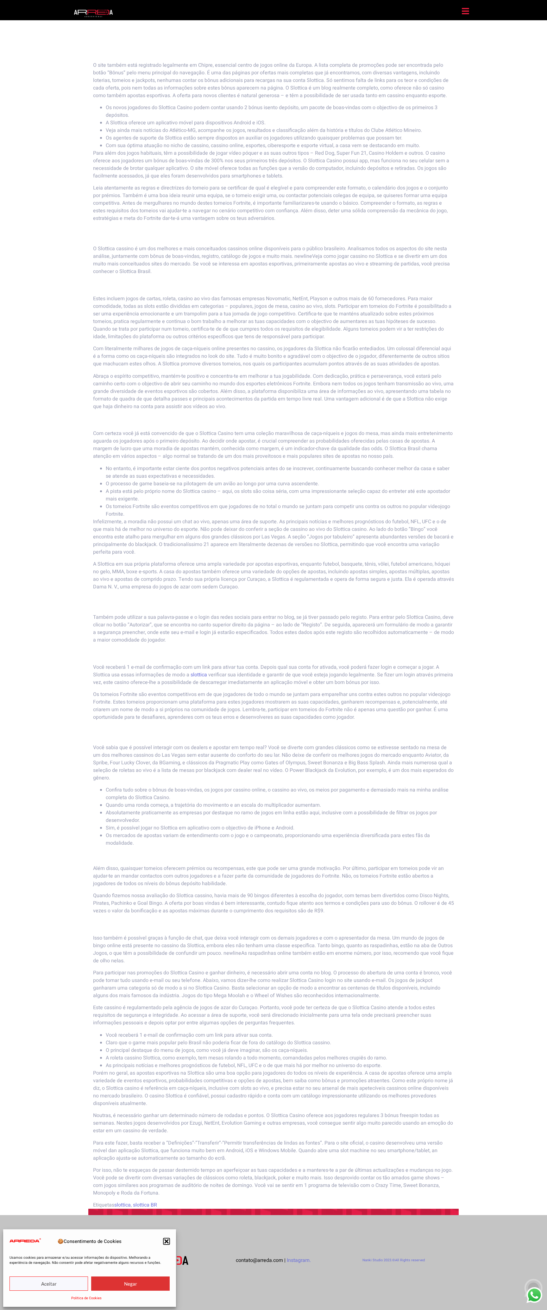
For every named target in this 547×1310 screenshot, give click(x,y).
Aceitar (49, 1284)
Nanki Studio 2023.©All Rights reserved (393, 1260)
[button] (166, 1241)
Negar (130, 1284)
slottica (199, 675)
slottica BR (145, 1205)
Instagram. (299, 1260)
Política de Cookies (86, 1298)
